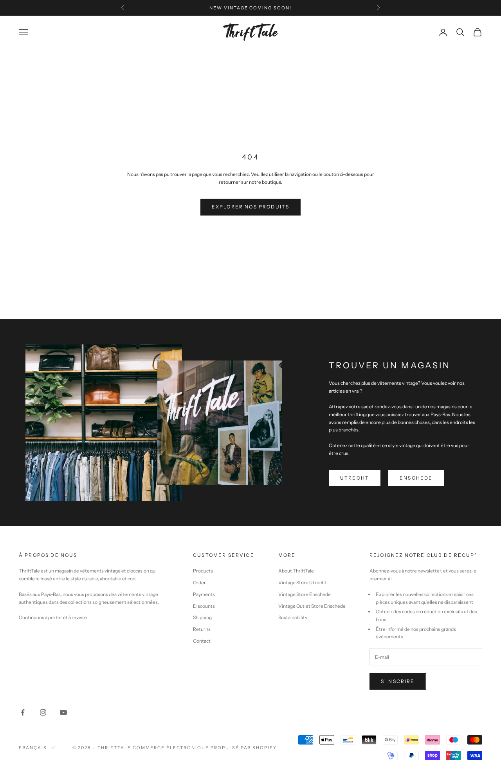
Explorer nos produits (250, 207)
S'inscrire (398, 681)
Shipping (202, 617)
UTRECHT (354, 478)
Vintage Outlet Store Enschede (312, 606)
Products (203, 571)
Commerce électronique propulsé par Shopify (205, 747)
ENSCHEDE (416, 478)
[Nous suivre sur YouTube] (63, 712)
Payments (204, 594)
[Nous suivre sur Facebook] (23, 712)
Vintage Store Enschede (304, 594)
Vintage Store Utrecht (302, 582)
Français (33, 747)
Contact (202, 641)
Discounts (204, 606)
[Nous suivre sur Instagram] (43, 712)
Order (199, 582)
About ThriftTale (296, 571)
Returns (202, 629)
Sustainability (292, 617)
